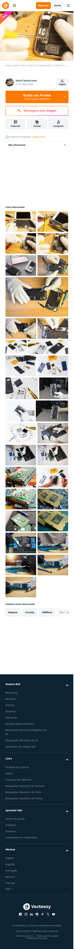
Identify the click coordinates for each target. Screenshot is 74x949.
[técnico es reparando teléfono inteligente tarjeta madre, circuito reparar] (21, 784)
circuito (29, 897)
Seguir (62, 84)
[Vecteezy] (5, 5)
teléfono (47, 897)
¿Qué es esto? (38, 136)
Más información (17, 143)
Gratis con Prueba (37, 96)
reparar (13, 897)
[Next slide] (60, 897)
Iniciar (57, 5)
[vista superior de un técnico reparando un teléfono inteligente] (21, 219)
